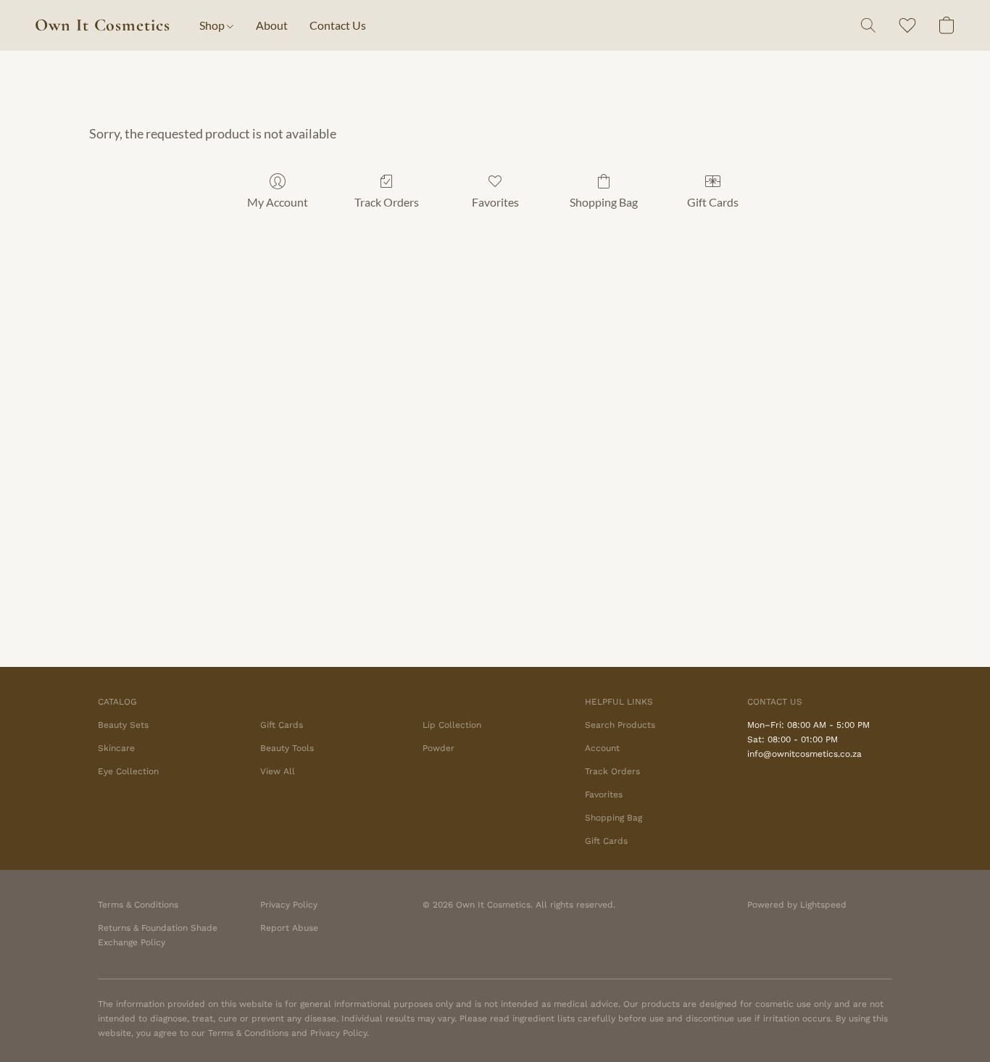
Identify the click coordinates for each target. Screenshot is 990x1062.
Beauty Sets (123, 725)
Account (602, 748)
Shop (213, 25)
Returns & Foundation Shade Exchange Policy (157, 935)
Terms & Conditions (138, 905)
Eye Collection (128, 771)
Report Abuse (289, 928)
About (272, 25)
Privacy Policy (288, 905)
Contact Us (337, 25)
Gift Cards (713, 202)
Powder (438, 748)
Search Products (620, 725)
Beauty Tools (287, 748)
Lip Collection (452, 725)
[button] (102, 25)
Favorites (495, 202)
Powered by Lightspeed (797, 905)
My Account (277, 202)
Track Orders (386, 202)
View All (277, 771)
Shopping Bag (604, 202)
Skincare (116, 748)
